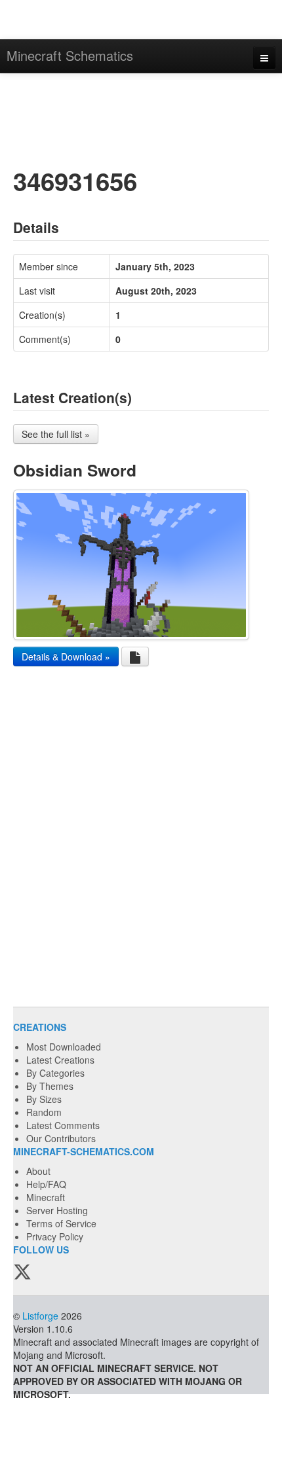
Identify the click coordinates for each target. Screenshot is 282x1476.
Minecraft (45, 1197)
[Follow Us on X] (22, 1272)
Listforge (40, 1315)
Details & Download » (66, 656)
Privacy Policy (54, 1236)
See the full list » (56, 434)
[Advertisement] (141, 119)
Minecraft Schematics (70, 55)
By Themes (49, 1085)
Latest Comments (63, 1125)
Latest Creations (60, 1059)
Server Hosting (57, 1210)
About (38, 1171)
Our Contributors (61, 1138)
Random (44, 1112)
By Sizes (44, 1099)
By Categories (55, 1072)
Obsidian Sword (74, 470)
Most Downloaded (63, 1046)
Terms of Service (61, 1223)
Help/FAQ (46, 1184)
